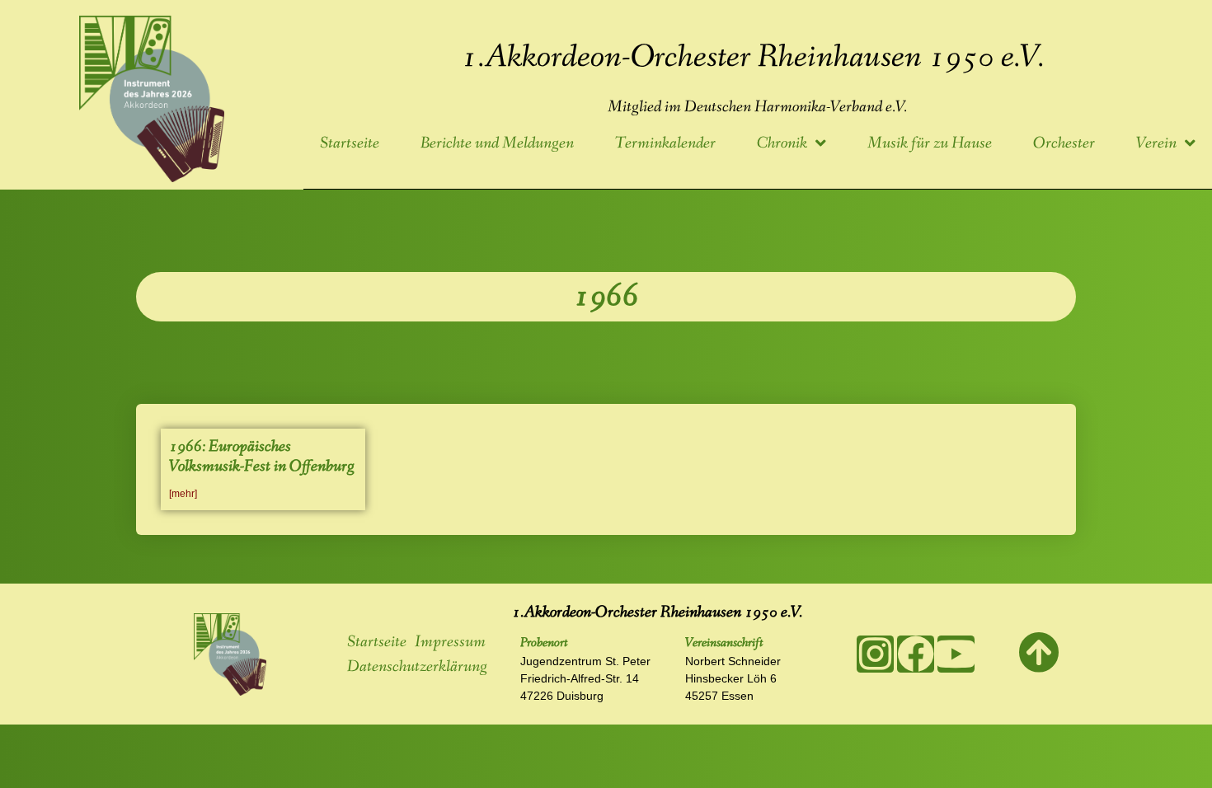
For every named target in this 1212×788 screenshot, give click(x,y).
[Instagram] (875, 654)
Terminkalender (665, 143)
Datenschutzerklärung (417, 667)
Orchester (1064, 143)
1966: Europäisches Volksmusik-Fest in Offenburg (262, 456)
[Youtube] (956, 654)
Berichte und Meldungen (497, 143)
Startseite (349, 143)
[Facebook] (915, 654)
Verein (1156, 143)
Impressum (450, 642)
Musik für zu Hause (929, 143)
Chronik (782, 143)
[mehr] (183, 494)
